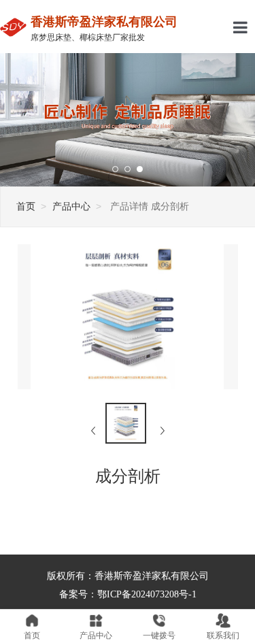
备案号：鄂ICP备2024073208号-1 (128, 594)
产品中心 (71, 206)
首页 (25, 206)
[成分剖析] (125, 423)
